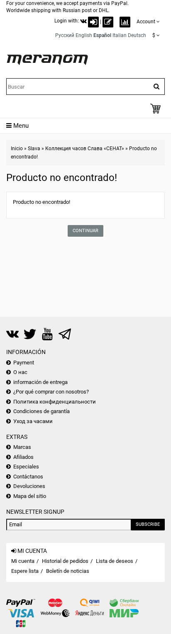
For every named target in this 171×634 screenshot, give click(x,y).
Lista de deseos (114, 561)
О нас (20, 372)
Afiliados (23, 457)
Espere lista (25, 571)
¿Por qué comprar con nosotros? (51, 392)
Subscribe (148, 524)
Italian (119, 35)
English (84, 35)
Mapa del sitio (29, 496)
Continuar (85, 230)
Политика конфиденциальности (54, 402)
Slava (34, 148)
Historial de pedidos (65, 561)
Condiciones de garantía (41, 411)
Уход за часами (33, 421)
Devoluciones (29, 486)
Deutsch (137, 35)
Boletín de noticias (67, 571)
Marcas (22, 447)
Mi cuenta (22, 561)
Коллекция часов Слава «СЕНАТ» (84, 148)
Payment (23, 362)
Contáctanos (28, 476)
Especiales (26, 466)
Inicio (17, 148)
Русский (64, 35)
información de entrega (40, 382)
